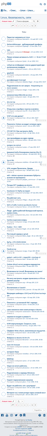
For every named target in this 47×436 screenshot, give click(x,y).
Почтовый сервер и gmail (17, 234)
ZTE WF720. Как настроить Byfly (20, 131)
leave (24, 333)
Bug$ (24, 229)
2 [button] (18, 26)
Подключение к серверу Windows (21, 373)
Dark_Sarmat (26, 289)
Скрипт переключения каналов (20, 380)
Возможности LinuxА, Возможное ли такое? (25, 271)
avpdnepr (25, 46)
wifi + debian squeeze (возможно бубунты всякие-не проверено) (23, 176)
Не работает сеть (14, 198)
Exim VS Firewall (13, 345)
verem (24, 126)
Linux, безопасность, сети (16, 17)
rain (23, 318)
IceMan (24, 140)
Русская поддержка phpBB (23, 428)
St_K (24, 375)
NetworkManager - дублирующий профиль (24, 44)
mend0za (25, 354)
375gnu (24, 200)
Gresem (25, 69)
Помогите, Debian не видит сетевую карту (24, 124)
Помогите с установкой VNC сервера (22, 302)
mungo (24, 222)
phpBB (19, 427)
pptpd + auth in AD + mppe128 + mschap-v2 (23, 257)
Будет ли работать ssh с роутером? (21, 385)
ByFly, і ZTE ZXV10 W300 (16, 242)
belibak (24, 154)
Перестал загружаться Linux (18, 37)
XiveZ (24, 133)
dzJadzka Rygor (27, 82)
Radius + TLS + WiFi (14, 227)
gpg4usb (10, 73)
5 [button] (27, 26)
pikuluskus (25, 368)
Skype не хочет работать (17, 366)
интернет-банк (13, 352)
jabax (24, 382)
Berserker (25, 340)
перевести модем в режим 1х (19, 316)
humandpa (25, 193)
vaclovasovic (26, 311)
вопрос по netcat (14, 145)
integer (24, 90)
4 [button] (24, 26)
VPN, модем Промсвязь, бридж (20, 168)
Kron (23, 118)
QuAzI (24, 61)
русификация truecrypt (16, 80)
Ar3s (23, 104)
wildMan (25, 162)
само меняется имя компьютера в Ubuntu (24, 309)
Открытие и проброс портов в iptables (23, 109)
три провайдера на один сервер (20, 138)
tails (8, 50)
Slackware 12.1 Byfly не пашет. (18, 191)
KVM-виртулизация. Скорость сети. (21, 323)
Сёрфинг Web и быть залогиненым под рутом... (26, 331)
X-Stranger (26, 52)
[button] (12, 25)
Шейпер (10, 359)
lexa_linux (25, 215)
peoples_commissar (28, 179)
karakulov (25, 347)
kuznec (24, 147)
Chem (24, 187)
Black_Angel (26, 236)
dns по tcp (11, 102)
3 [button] (21, 26)
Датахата (34, 435)
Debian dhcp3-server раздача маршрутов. (23, 264)
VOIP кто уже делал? (15, 116)
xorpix (24, 97)
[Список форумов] (6, 3)
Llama (24, 273)
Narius (24, 207)
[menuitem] (41, 4)
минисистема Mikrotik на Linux (19, 95)
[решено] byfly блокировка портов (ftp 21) (24, 152)
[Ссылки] (45, 10)
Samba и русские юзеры (17, 220)
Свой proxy (11, 249)
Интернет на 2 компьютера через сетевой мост (26, 392)
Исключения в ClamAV (16, 287)
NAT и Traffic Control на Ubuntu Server (22, 205)
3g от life (10, 160)
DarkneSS (25, 39)
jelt (23, 395)
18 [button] (32, 26)
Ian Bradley (28, 420)
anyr (23, 170)
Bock (24, 259)
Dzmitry (25, 326)
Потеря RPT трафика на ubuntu (19, 185)
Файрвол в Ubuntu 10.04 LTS (18, 338)
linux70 (24, 111)
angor (24, 297)
